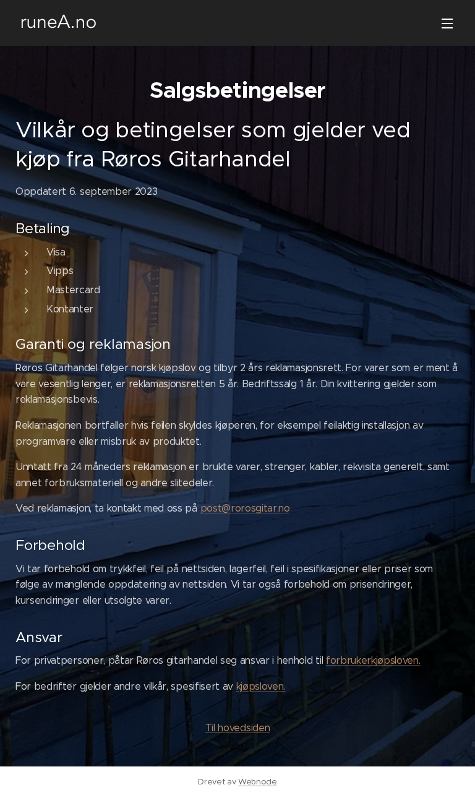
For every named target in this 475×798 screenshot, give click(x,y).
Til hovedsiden (237, 728)
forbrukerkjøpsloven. (373, 660)
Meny (447, 23)
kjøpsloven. (260, 686)
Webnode (257, 781)
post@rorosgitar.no (245, 508)
